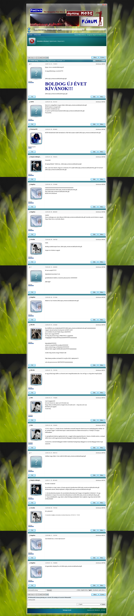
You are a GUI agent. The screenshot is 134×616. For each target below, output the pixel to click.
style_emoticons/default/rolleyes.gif (89, 495)
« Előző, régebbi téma (82, 590)
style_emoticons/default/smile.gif (77, 105)
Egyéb (60, 30)
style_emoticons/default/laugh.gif (57, 78)
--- (31, 64)
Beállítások (99, 60)
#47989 (103, 297)
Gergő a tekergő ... (35, 157)
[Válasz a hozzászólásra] (101, 96)
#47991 (103, 370)
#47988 (103, 267)
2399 (44, 57)
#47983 (103, 129)
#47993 (103, 425)
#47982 (103, 102)
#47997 (103, 535)
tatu (31, 397)
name (32, 102)
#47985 (103, 184)
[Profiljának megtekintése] (36, 138)
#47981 (103, 64)
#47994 (103, 453)
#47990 (103, 325)
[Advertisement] (67, 51)
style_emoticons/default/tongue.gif (57, 94)
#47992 (103, 397)
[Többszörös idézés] (94, 96)
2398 (40, 57)
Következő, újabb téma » (99, 590)
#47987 (103, 239)
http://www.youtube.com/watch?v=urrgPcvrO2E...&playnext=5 (61, 358)
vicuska (32, 239)
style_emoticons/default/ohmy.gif (87, 168)
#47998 (103, 563)
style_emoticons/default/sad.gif (72, 164)
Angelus (32, 184)
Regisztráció (61, 41)
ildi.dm (32, 325)
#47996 (103, 508)
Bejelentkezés (53, 41)
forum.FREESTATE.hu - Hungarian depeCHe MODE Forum (90, 35)
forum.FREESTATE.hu (40, 30)
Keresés (30, 35)
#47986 (103, 212)
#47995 (103, 480)
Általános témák (52, 30)
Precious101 (33, 129)
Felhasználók (37, 35)
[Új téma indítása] (102, 57)
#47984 (103, 157)
